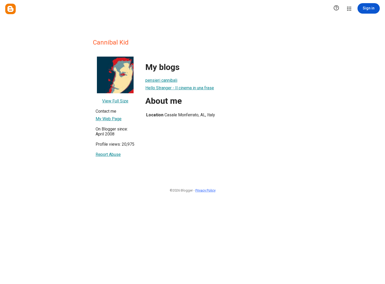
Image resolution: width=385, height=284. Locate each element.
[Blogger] (10, 9)
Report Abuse (108, 154)
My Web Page (109, 118)
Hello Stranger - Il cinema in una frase (179, 87)
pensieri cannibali (161, 80)
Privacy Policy (205, 190)
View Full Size (115, 101)
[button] (336, 8)
